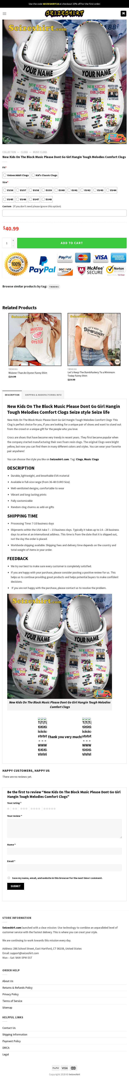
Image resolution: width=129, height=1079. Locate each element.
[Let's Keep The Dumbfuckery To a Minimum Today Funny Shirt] (94, 339)
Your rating (14, 802)
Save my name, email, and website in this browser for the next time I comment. (57, 878)
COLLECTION (9, 152)
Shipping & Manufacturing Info (43, 394)
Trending (54, 287)
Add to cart (72, 243)
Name (11, 844)
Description (12, 394)
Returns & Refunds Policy (17, 987)
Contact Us (9, 1028)
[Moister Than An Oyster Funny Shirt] (35, 339)
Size (5, 182)
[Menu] (4, 13)
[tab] (12, 395)
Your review (14, 815)
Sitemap (7, 1007)
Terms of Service (12, 1001)
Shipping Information (14, 1034)
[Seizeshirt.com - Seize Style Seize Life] (64, 13)
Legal (5, 1054)
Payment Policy (11, 1041)
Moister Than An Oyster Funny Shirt (27, 372)
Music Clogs (40, 152)
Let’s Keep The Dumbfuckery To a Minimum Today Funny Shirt (91, 374)
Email (11, 861)
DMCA (5, 1048)
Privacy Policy (10, 994)
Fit (4, 167)
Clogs (24, 152)
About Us (7, 981)
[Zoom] (6, 139)
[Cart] (123, 14)
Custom (6, 206)
